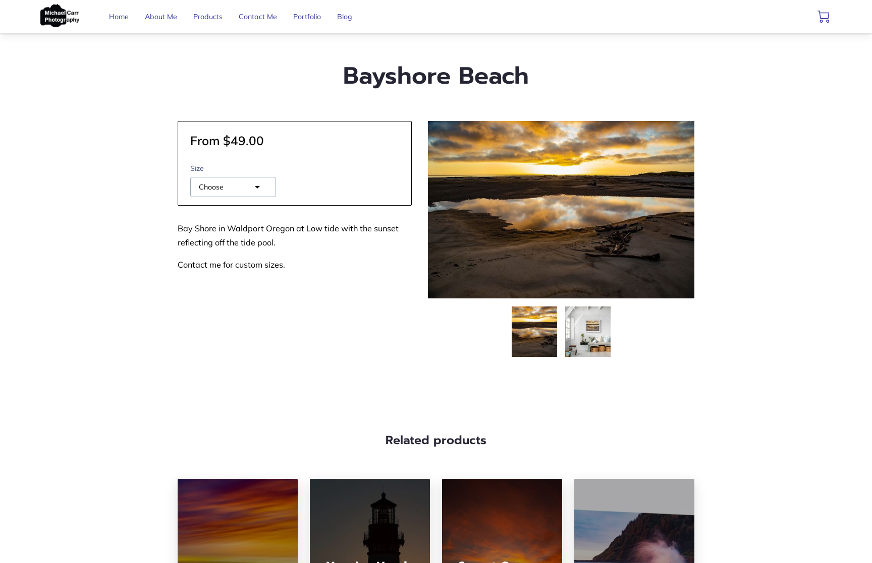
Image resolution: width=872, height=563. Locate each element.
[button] (233, 187)
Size (197, 168)
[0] (824, 17)
